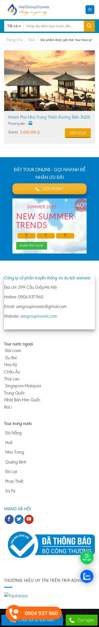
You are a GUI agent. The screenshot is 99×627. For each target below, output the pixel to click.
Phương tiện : (17, 123)
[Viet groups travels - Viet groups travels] (30, 9)
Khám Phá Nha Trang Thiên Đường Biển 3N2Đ (49, 117)
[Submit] (89, 26)
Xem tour (78, 133)
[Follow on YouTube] (29, 519)
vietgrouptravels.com (38, 316)
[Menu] (90, 9)
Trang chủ (14, 39)
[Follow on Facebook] (9, 519)
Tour (31, 39)
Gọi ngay (86, 620)
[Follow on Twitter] (19, 519)
